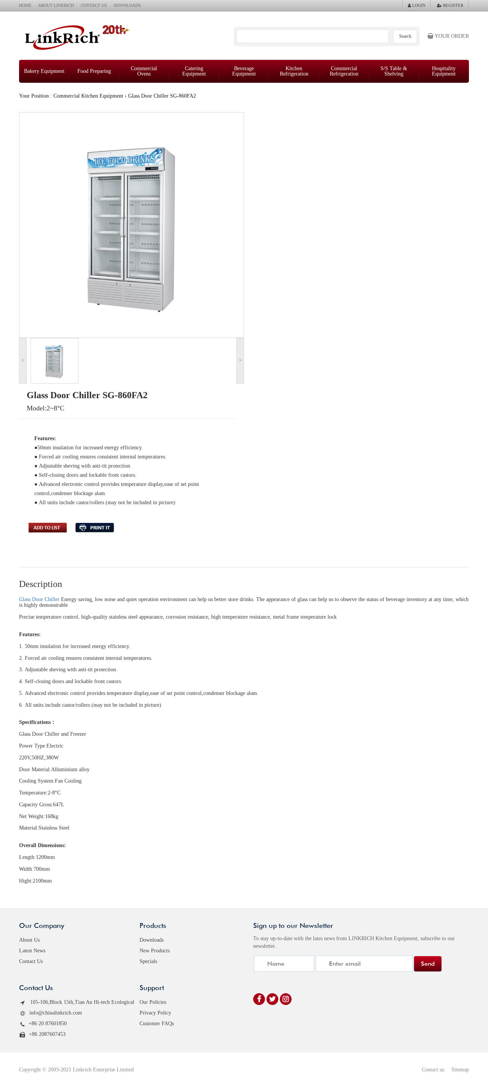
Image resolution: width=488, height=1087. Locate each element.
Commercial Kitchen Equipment (88, 96)
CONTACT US (94, 5)
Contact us (433, 1070)
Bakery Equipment (44, 71)
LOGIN (418, 5)
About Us (29, 940)
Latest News (32, 951)
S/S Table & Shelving (393, 71)
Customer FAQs (157, 1023)
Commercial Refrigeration (344, 71)
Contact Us (31, 961)
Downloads (152, 940)
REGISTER (452, 5)
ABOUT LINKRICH (56, 5)
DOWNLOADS (127, 5)
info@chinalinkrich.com (55, 1013)
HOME (25, 5)
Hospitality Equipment (444, 71)
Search (405, 36)
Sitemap (460, 1070)
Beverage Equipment (244, 71)
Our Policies (153, 1002)
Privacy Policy (155, 1013)
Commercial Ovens (144, 71)
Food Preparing (94, 71)
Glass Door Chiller (39, 599)
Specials (148, 961)
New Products (155, 951)
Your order (451, 36)
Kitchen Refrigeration (294, 71)
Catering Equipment (194, 71)
